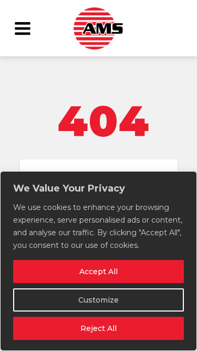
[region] (98, 261)
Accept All (98, 271)
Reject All (98, 328)
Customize (98, 300)
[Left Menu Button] (22, 27)
